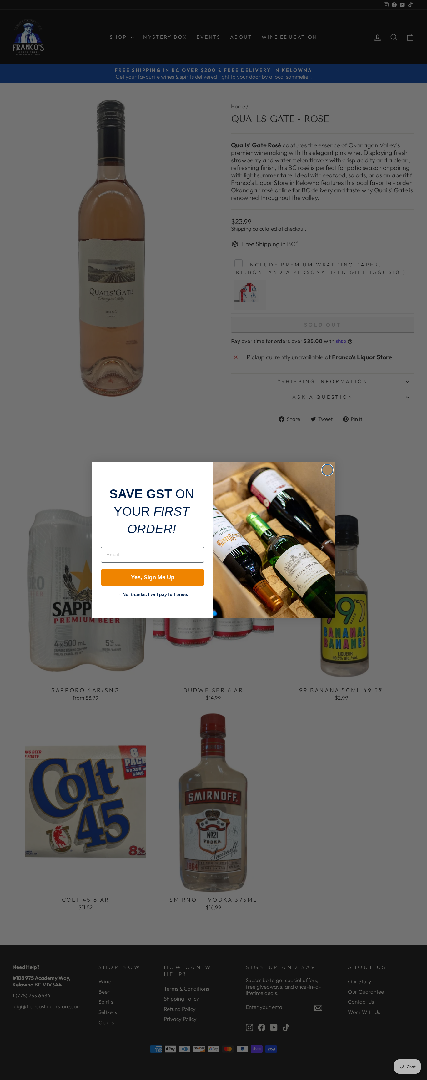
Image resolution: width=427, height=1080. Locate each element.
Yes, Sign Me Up (152, 577)
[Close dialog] (327, 469)
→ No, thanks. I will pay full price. (152, 593)
